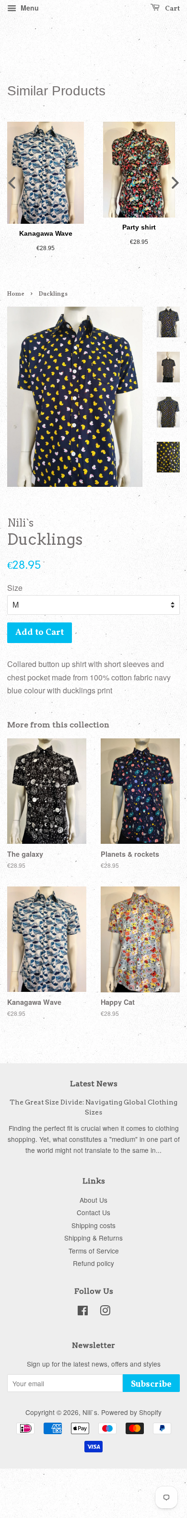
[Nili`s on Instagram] (105, 1312)
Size (15, 587)
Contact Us (93, 1212)
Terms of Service (94, 1250)
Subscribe (151, 1385)
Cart (172, 8)
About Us (93, 1200)
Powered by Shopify (131, 1412)
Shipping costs (93, 1225)
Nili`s (89, 1412)
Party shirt (139, 227)
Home (15, 294)
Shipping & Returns (93, 1237)
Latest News (93, 1083)
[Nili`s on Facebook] (82, 1312)
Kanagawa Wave (45, 233)
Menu (29, 7)
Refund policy (93, 1263)
